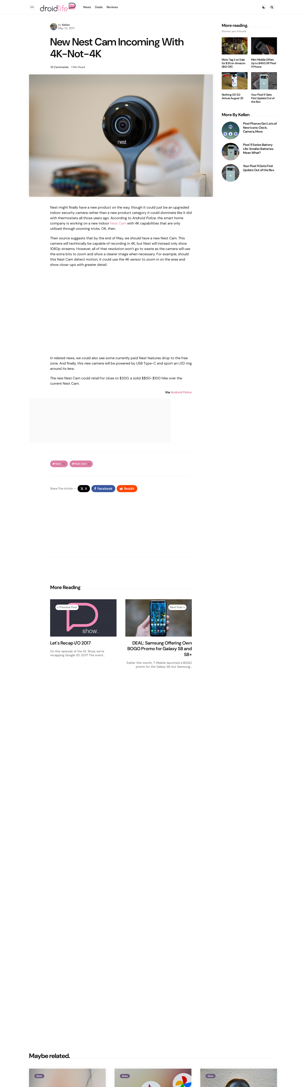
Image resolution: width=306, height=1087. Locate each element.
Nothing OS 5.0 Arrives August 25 (232, 96)
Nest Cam (118, 223)
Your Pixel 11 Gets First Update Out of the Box (263, 98)
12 (59, 67)
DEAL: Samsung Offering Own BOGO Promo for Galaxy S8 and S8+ (159, 648)
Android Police (181, 392)
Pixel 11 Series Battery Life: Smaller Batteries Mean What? (258, 149)
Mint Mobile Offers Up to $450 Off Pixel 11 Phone (263, 63)
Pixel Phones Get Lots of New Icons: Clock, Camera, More (260, 128)
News (39, 1076)
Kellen (66, 25)
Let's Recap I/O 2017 (70, 643)
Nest (60, 463)
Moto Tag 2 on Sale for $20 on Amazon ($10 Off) (233, 63)
